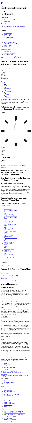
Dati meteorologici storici (10, 42)
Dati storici (3, 194)
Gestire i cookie (7, 46)
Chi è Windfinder (8, 35)
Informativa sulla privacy (10, 53)
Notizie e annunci (8, 45)
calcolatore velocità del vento (8, 351)
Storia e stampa (7, 34)
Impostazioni (9, 14)
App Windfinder (8, 33)
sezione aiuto (15, 360)
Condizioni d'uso (8, 51)
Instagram (22, 413)
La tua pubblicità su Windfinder (11, 43)
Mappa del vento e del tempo (11, 19)
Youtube (22, 414)
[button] (16, 5)
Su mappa (3, 82)
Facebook (18, 57)
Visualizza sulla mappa (8, 57)
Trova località (5, 265)
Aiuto (7, 12)
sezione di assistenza (24, 331)
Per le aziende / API (8, 37)
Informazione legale (8, 54)
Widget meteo (7, 27)
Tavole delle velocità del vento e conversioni (14, 26)
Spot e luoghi (7, 21)
